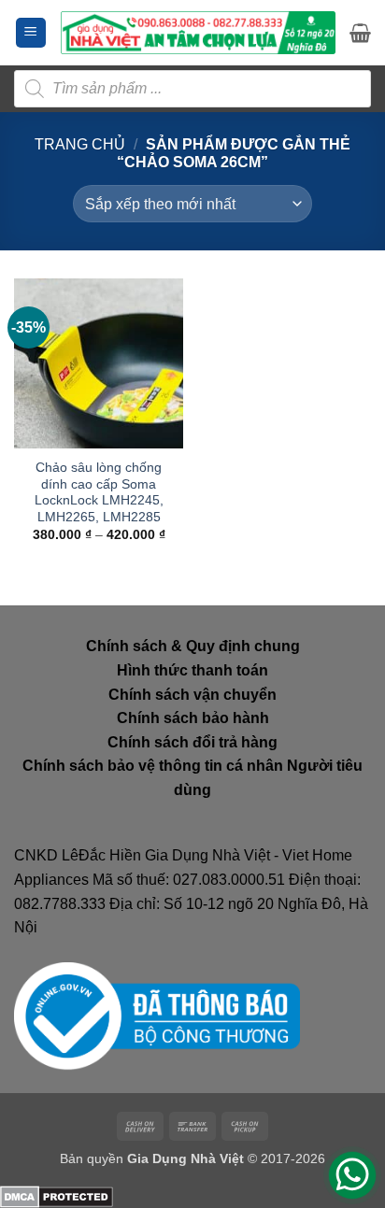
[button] (31, 33)
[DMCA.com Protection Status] (56, 1195)
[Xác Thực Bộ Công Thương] (157, 1015)
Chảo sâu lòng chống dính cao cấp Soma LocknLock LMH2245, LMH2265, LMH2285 (99, 492)
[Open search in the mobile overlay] (192, 88)
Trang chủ (80, 144)
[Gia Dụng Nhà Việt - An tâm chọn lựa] (198, 32)
